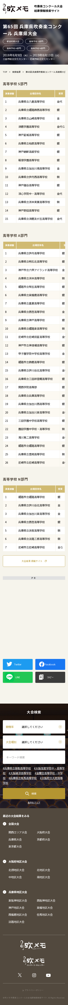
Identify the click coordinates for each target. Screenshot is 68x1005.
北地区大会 (43, 870)
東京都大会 (15, 846)
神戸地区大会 (16, 907)
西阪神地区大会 (46, 900)
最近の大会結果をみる (16, 816)
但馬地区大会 (45, 914)
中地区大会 (15, 877)
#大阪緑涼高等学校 (20, 773)
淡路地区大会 (16, 922)
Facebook (50, 664)
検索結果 (16, 71)
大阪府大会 (43, 832)
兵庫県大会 (15, 839)
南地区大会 (43, 877)
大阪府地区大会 (17, 861)
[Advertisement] (34, 616)
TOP (5, 71)
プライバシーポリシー (34, 990)
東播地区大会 (45, 907)
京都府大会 (43, 839)
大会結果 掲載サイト (32, 560)
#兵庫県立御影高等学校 (17, 768)
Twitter (17, 664)
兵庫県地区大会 (17, 892)
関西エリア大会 (17, 832)
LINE (17, 677)
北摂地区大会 (16, 870)
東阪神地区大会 (17, 900)
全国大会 (13, 824)
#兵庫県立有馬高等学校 (23, 778)
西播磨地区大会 (17, 914)
